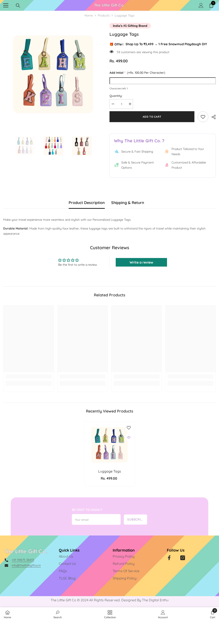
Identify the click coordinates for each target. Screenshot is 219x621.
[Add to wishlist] (129, 427)
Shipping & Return (127, 202)
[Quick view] (129, 437)
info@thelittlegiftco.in (26, 565)
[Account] (201, 5)
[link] (203, 116)
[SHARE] (212, 117)
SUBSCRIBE (136, 519)
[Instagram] (183, 558)
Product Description (87, 202)
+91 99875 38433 (23, 560)
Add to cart (152, 116)
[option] (53, 73)
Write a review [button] (141, 262)
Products (104, 15)
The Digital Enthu (155, 600)
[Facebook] (169, 558)
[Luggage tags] (109, 444)
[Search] (18, 5)
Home (88, 15)
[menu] (5, 5)
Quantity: (116, 96)
